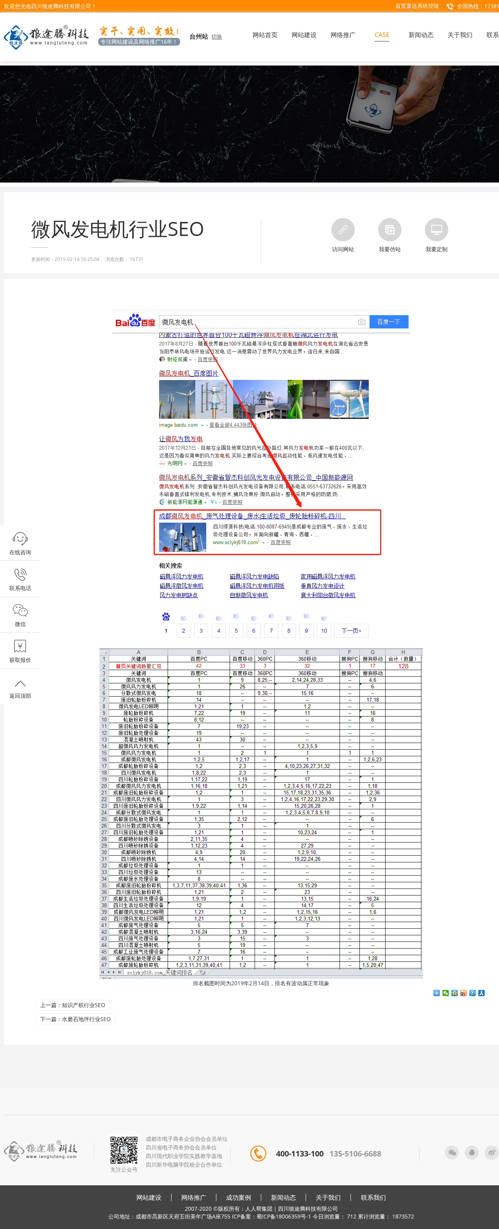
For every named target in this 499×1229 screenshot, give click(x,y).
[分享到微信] (445, 993)
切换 (216, 36)
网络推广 (193, 1197)
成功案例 (238, 1197)
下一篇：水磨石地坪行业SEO (75, 1019)
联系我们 (373, 1197)
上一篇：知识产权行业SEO (72, 1005)
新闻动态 (283, 1197)
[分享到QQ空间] (454, 993)
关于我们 (328, 1197)
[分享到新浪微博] (463, 993)
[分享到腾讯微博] (472, 993)
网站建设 (148, 1197)
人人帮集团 (259, 1208)
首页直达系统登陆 (417, 5)
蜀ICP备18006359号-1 (284, 1216)
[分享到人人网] (481, 993)
